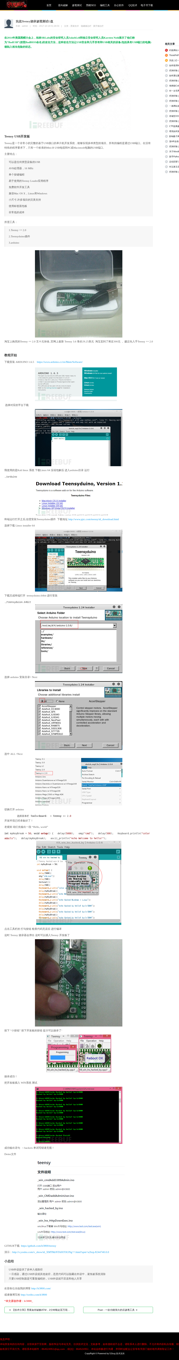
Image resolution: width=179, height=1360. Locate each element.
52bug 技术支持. (117, 1353)
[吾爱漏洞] (20, 5)
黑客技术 (74, 26)
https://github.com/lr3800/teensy (38, 1245)
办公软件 (119, 5)
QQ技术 (132, 5)
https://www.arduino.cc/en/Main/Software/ (60, 362)
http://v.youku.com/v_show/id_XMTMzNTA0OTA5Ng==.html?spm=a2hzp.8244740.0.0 (60, 1252)
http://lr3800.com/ (41, 1288)
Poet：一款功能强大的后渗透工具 (117, 1309)
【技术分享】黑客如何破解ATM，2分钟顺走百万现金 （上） (41, 1309)
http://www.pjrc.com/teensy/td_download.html (93, 519)
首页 (48, 5)
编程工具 (105, 5)
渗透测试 (77, 5)
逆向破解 (63, 5)
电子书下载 (147, 5)
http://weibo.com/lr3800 (34, 1294)
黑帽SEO (91, 5)
